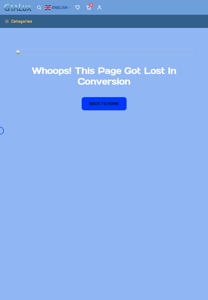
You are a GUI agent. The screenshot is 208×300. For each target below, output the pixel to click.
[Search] (39, 7)
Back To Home (104, 103)
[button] (58, 7)
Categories (21, 21)
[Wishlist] (78, 7)
